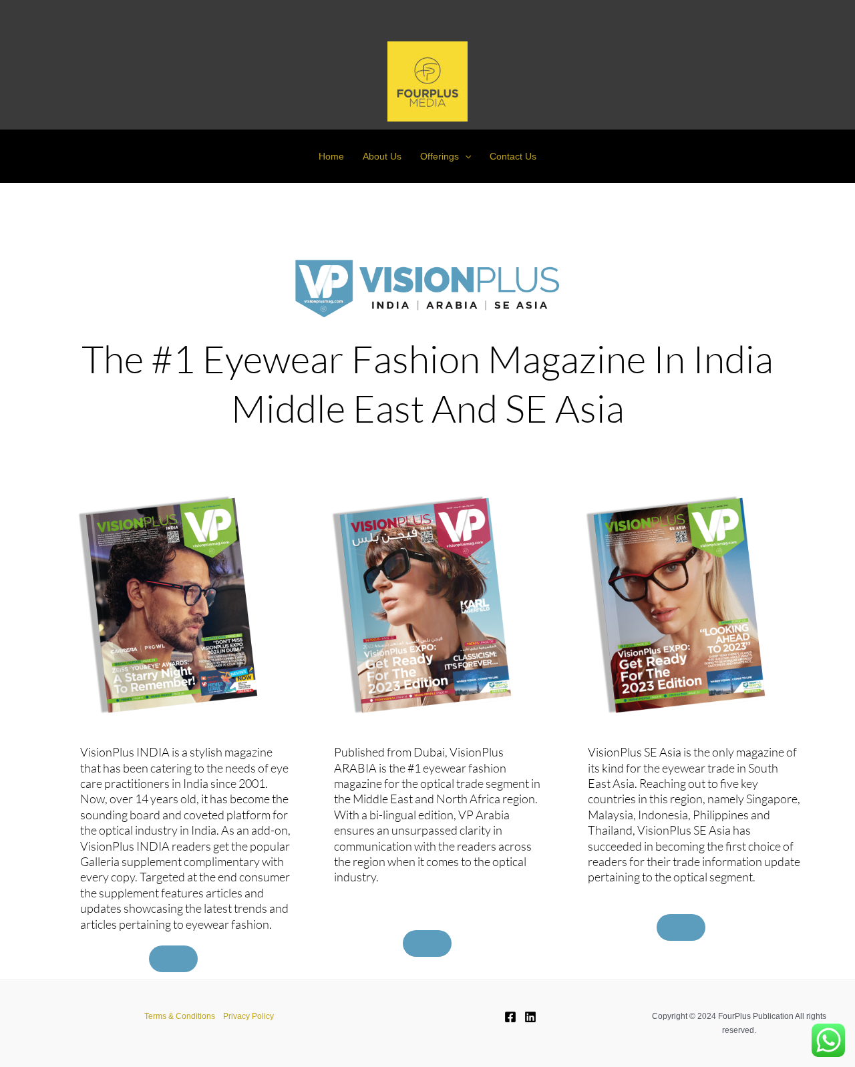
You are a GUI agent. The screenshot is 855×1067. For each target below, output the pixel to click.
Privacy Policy (248, 1016)
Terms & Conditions (179, 1016)
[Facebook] (510, 1017)
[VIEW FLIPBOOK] (173, 958)
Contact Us (513, 156)
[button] (465, 156)
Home (331, 156)
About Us (382, 156)
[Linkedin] (530, 1017)
